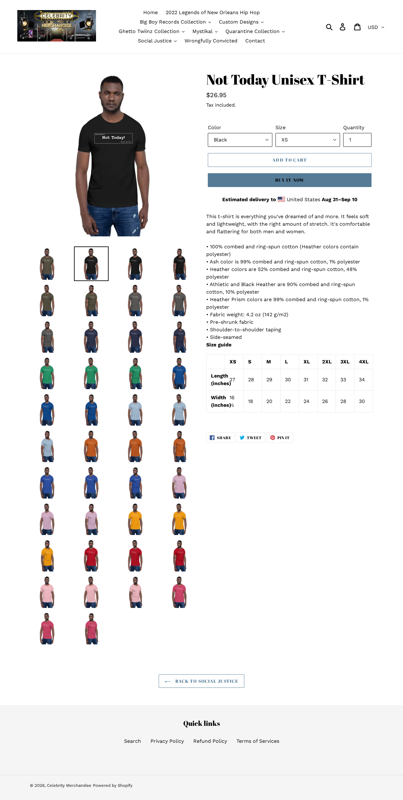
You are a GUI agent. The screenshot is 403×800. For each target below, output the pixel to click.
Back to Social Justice (206, 681)
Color (214, 127)
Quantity (353, 127)
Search (132, 741)
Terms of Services (257, 741)
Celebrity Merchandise (69, 785)
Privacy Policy (167, 741)
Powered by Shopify (113, 785)
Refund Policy (210, 741)
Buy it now (289, 180)
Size (280, 127)
